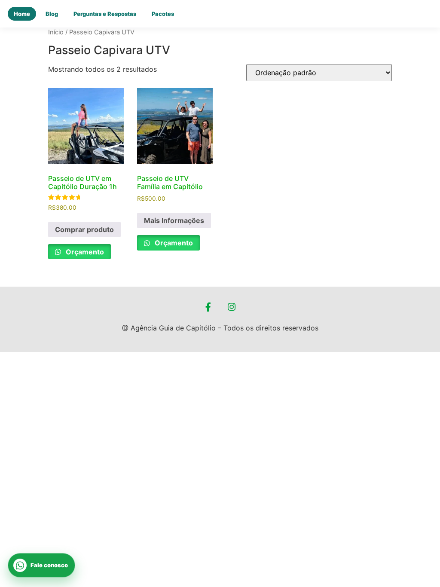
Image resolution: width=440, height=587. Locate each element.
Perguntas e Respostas (104, 13)
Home (22, 13)
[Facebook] (208, 307)
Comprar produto (84, 229)
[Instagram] (232, 307)
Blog (52, 13)
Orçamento (84, 252)
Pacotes (163, 13)
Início (56, 32)
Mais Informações (174, 220)
